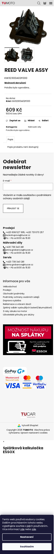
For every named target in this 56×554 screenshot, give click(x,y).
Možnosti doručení (15, 82)
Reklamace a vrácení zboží (17, 304)
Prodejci (7, 289)
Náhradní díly (34, 126)
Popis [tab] (10, 139)
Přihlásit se (13, 208)
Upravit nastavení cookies (34, 432)
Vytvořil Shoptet (30, 425)
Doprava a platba (12, 300)
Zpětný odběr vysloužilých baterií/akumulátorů (27, 307)
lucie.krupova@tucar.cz (18, 235)
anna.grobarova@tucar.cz (19, 250)
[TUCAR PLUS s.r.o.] (28, 414)
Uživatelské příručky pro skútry (18, 314)
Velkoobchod (10, 286)
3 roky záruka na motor (15, 311)
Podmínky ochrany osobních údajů (21, 297)
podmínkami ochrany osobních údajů (27, 197)
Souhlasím (27, 546)
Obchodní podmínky (13, 293)
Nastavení (27, 537)
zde (22, 529)
